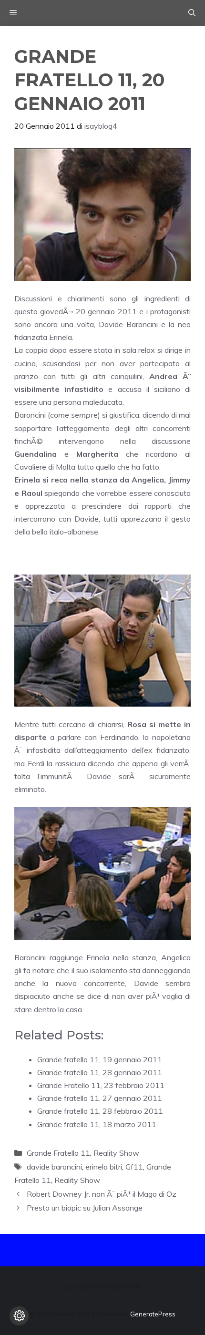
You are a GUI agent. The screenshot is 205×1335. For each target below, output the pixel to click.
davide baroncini (54, 1166)
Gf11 (134, 1166)
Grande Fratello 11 (58, 1153)
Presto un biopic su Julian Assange (85, 1207)
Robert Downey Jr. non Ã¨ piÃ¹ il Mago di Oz (101, 1194)
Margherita (97, 454)
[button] (192, 13)
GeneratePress (152, 1314)
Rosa (136, 724)
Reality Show (116, 1153)
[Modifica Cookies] (19, 1315)
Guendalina (35, 454)
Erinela (27, 479)
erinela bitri (103, 1166)
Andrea (163, 376)
